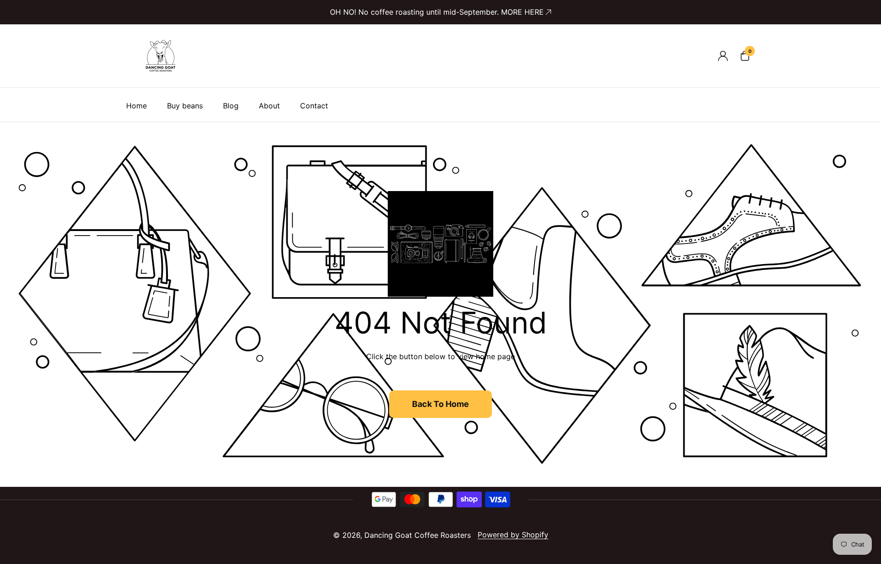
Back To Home (440, 404)
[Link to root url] (160, 56)
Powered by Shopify (513, 534)
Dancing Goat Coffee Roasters (417, 535)
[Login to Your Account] (723, 56)
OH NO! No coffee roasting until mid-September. (437, 12)
